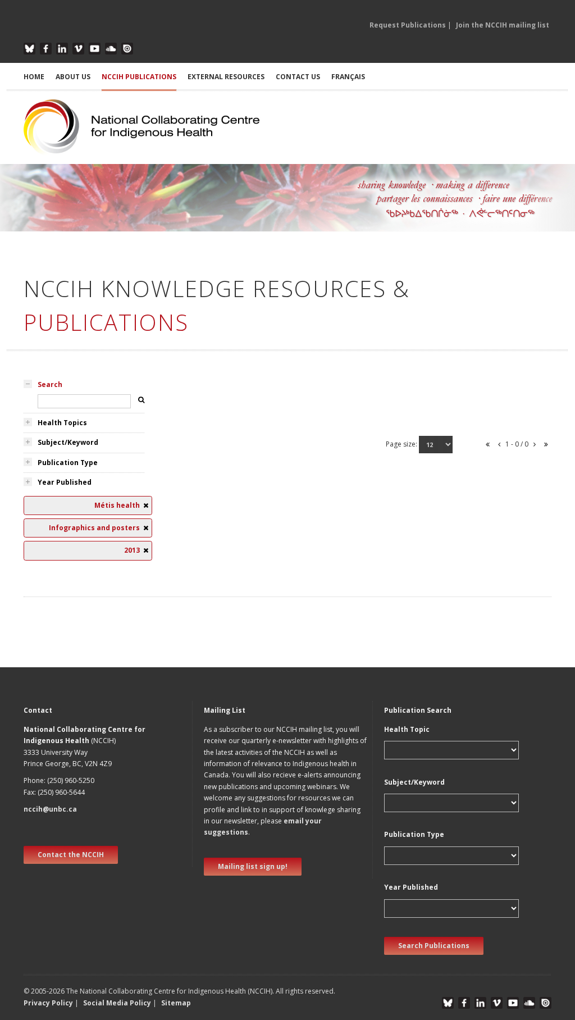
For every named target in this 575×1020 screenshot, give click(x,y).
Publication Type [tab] (68, 462)
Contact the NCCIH (71, 854)
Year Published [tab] (65, 482)
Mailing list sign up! (253, 866)
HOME (34, 76)
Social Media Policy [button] (117, 1003)
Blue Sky (29, 48)
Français (348, 76)
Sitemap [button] (176, 1003)
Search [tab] (50, 384)
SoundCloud (111, 48)
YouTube (95, 48)
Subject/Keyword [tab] (68, 442)
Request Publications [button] (407, 25)
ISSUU (127, 48)
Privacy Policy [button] (48, 1003)
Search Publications (433, 945)
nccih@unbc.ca (50, 809)
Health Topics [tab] (62, 422)
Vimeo (78, 48)
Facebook (46, 48)
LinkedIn (62, 48)
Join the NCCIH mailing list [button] (502, 25)
